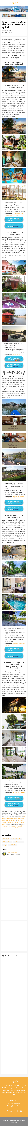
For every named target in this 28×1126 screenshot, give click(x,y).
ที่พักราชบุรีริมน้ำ (7, 842)
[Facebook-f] (7, 1111)
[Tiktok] (17, 1111)
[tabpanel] (14, 9)
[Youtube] (10, 1111)
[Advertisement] (14, 873)
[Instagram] (14, 1111)
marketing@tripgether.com (14, 1106)
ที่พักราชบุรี (6, 839)
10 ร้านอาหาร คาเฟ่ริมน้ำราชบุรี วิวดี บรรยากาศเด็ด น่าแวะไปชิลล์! (12, 827)
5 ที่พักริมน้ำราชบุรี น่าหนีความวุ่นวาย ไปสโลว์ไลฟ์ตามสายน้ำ (13, 822)
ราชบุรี (4, 845)
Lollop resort (16, 355)
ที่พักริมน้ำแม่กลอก (19, 842)
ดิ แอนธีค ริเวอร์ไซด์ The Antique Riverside (14, 214)
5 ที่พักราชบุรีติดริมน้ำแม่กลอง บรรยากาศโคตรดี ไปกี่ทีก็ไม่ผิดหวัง (13, 818)
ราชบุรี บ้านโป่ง (12, 845)
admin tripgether (12, 853)
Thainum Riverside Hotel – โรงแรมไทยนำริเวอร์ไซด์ (14, 497)
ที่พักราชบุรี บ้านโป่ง (16, 839)
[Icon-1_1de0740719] (21, 1111)
